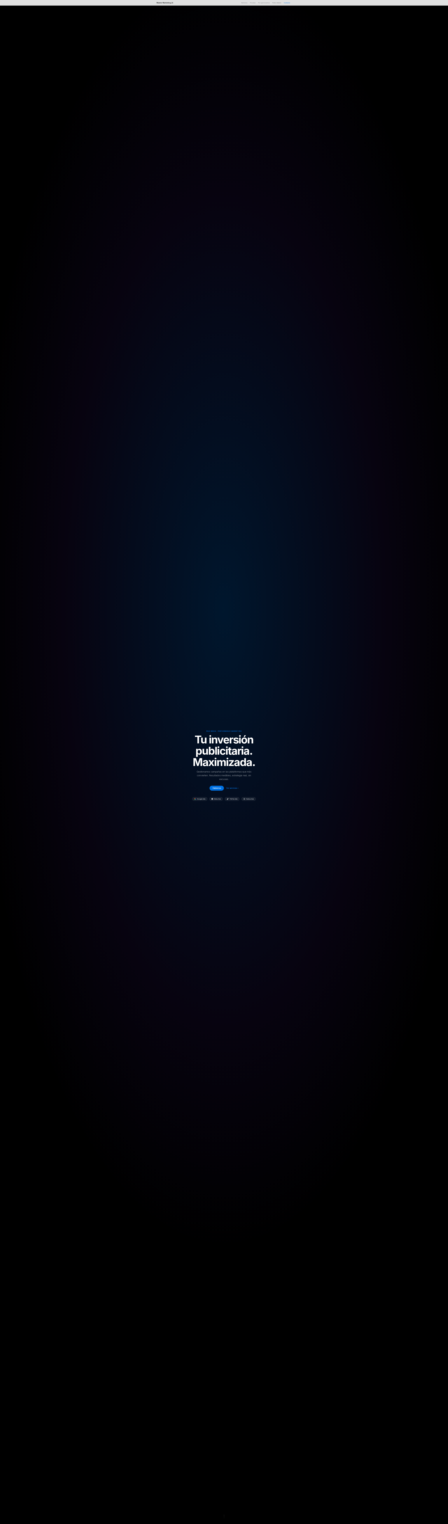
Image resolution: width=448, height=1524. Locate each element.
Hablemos (217, 788)
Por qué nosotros (264, 3)
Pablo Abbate (276, 3)
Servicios (244, 3)
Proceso (253, 3)
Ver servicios (231, 788)
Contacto (287, 3)
